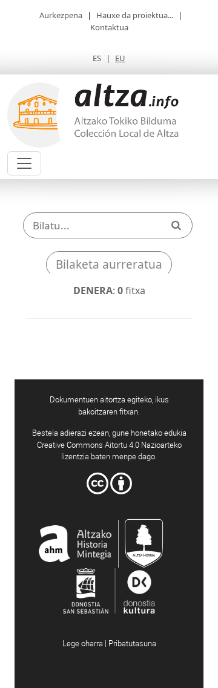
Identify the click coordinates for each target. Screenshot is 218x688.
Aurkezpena (60, 15)
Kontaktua (109, 27)
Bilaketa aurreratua (109, 264)
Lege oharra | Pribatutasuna (109, 643)
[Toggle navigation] (24, 163)
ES (97, 58)
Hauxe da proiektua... (134, 15)
